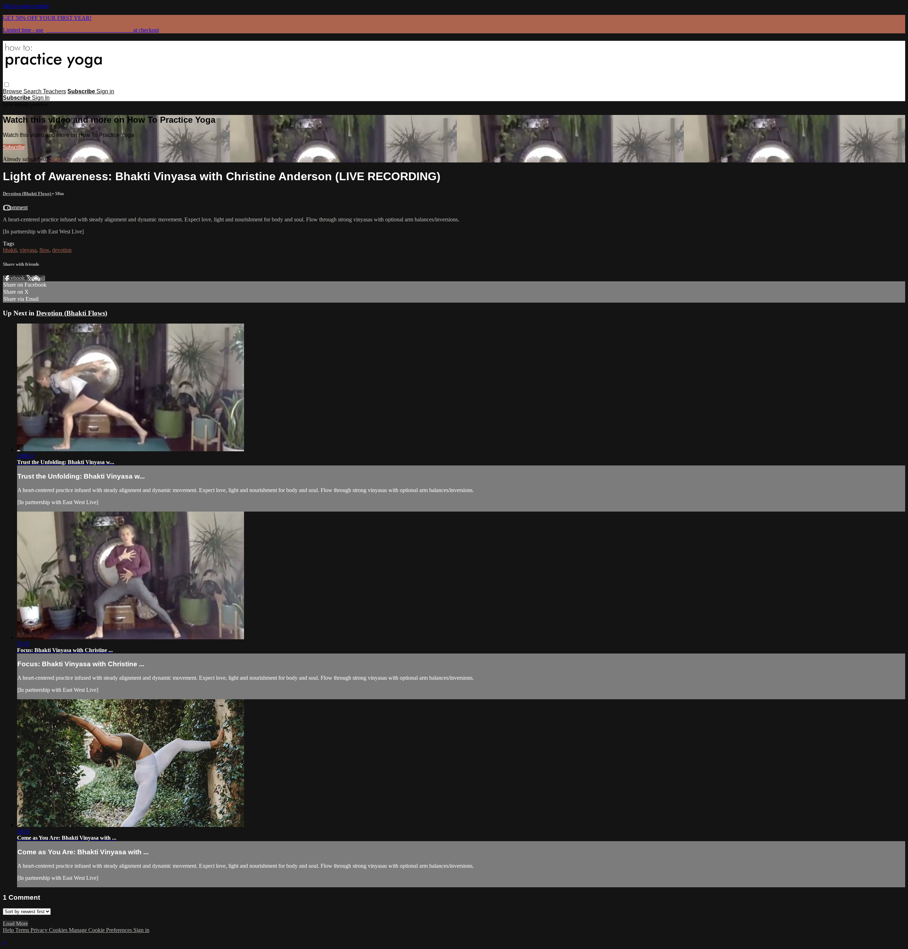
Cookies (59, 930)
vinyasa (28, 250)
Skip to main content (26, 6)
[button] (6, 84)
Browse (13, 91)
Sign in (105, 91)
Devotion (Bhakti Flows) (27, 193)
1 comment (15, 207)
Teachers (54, 91)
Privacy (40, 930)
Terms (23, 930)
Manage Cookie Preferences (101, 930)
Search (33, 91)
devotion (62, 250)
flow (44, 250)
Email (38, 278)
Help (9, 930)
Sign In (41, 98)
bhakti (10, 250)
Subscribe (14, 147)
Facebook (14, 278)
